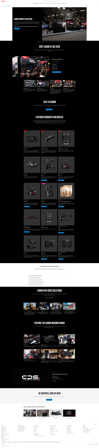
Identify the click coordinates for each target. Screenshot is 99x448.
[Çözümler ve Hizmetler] (60, 3)
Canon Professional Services (58, 41)
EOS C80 (59, 175)
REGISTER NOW (17, 28)
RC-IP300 (25, 175)
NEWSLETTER (49, 390)
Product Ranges (52, 41)
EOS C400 (25, 201)
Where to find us (39, 41)
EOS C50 (42, 175)
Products (43, 41)
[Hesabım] (97, 1)
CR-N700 (42, 201)
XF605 (59, 227)
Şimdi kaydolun (49, 399)
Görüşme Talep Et (49, 109)
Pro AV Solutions (47, 41)
